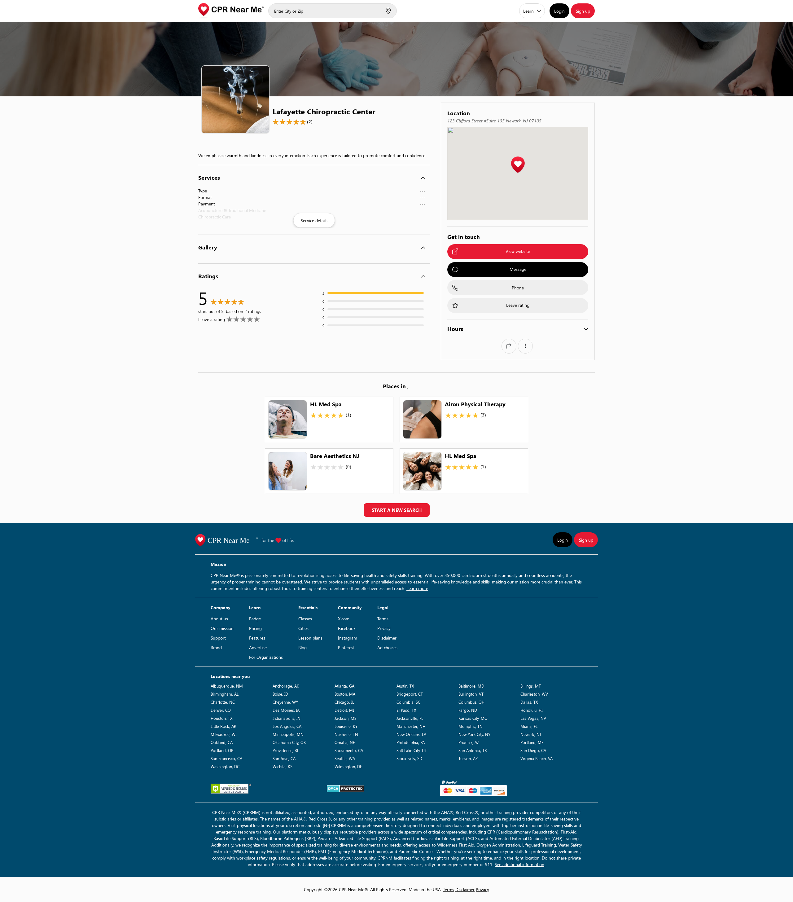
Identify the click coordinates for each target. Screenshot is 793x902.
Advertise (258, 647)
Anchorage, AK (286, 686)
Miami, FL (528, 726)
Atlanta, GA (344, 686)
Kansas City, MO (473, 718)
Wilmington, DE (348, 766)
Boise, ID (280, 694)
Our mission (222, 628)
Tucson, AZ (468, 758)
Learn (528, 11)
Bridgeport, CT (409, 694)
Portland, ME (532, 742)
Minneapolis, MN (288, 734)
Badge (255, 619)
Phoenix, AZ (468, 742)
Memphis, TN (470, 726)
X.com (343, 619)
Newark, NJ (530, 734)
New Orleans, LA (411, 734)
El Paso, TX (406, 710)
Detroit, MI (344, 710)
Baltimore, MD (471, 686)
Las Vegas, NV (533, 718)
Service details (314, 220)
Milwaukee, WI (223, 734)
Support (218, 638)
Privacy (384, 628)
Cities (303, 628)
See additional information (519, 864)
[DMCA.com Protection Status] (345, 788)
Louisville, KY (346, 726)
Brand (216, 647)
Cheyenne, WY (285, 702)
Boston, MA (345, 694)
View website (518, 251)
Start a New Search (397, 510)
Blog (302, 647)
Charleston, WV (534, 694)
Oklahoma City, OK (289, 742)
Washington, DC (225, 766)
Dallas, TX (529, 702)
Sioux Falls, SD (409, 758)
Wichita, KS (282, 766)
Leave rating (517, 305)
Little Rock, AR (223, 726)
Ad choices (387, 647)
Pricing (255, 628)
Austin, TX (405, 686)
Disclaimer (386, 638)
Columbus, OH (471, 702)
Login (559, 11)
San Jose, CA (284, 758)
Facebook (347, 628)
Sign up (583, 11)
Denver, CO (221, 710)
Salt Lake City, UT (411, 750)
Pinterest (346, 647)
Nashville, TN (346, 734)
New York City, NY (474, 734)
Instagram (347, 638)
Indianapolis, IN (286, 718)
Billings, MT (530, 686)
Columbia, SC (408, 702)
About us (219, 619)
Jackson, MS (346, 718)
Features (257, 638)
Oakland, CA (222, 742)
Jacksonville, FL (409, 718)
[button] (518, 165)
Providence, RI (285, 750)
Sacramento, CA (349, 750)
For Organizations (266, 657)
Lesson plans (310, 638)
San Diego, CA (533, 750)
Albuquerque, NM (227, 686)
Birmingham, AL (225, 694)
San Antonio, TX (472, 750)
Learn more (417, 588)
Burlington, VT (471, 694)
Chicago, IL (344, 702)
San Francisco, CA (226, 758)
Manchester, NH (410, 726)
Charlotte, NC (223, 702)
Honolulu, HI (531, 710)
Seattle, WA (345, 758)
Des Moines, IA (286, 710)
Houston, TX (222, 718)
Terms (382, 619)
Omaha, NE (345, 742)
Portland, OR (222, 750)
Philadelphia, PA (410, 742)
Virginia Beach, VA (536, 758)
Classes (305, 619)
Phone (518, 288)
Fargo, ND (467, 710)
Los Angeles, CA (287, 726)
